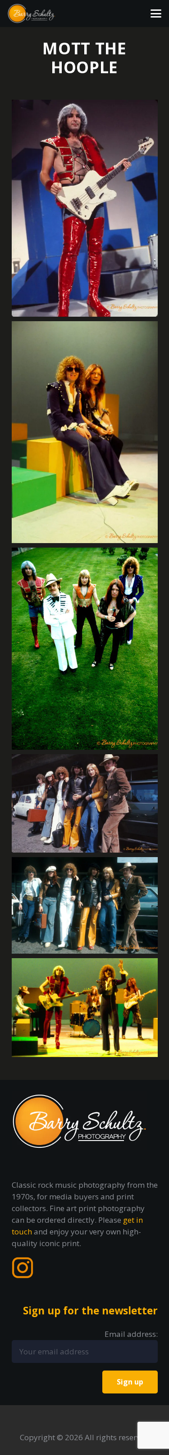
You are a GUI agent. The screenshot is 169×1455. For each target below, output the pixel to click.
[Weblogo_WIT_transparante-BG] (31, 13)
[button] (155, 13)
